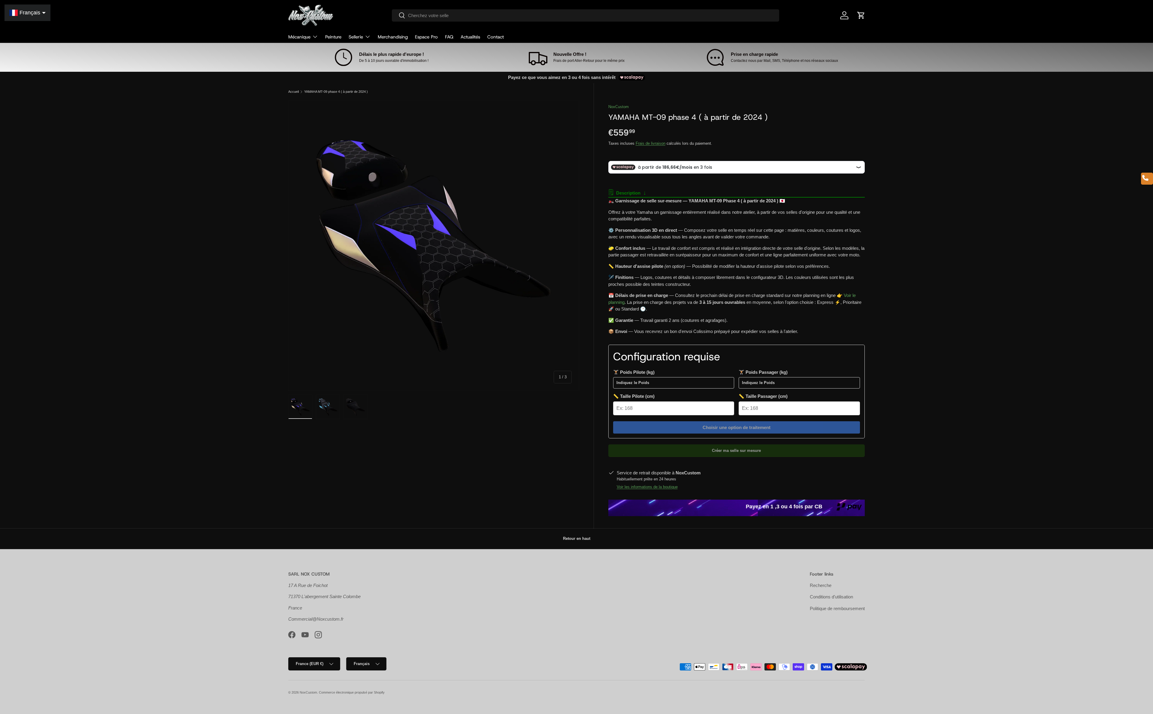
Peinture (333, 37)
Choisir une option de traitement (736, 427)
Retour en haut (576, 538)
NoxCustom (618, 106)
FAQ (449, 37)
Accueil (293, 91)
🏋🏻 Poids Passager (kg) (763, 372)
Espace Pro (426, 37)
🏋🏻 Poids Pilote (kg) (634, 372)
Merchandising (393, 37)
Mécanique (299, 37)
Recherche (820, 585)
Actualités (470, 37)
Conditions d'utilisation (831, 596)
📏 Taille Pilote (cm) (634, 396)
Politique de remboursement (837, 608)
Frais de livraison (650, 143)
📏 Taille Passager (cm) (763, 396)
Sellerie (356, 37)
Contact (495, 37)
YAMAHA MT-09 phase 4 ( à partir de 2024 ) (336, 91)
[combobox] (585, 15)
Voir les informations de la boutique (647, 487)
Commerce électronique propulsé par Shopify (352, 692)
